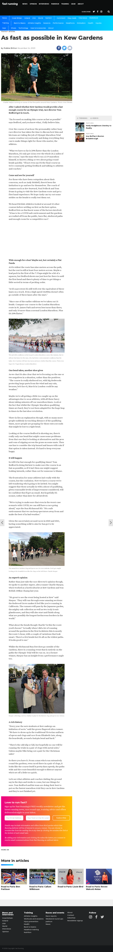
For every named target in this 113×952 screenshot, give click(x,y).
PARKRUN (55, 4)
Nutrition (27, 932)
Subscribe (86, 12)
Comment (61, 18)
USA (34, 18)
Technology (23, 28)
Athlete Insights (34, 23)
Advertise (71, 918)
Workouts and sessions (33, 919)
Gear (73, 4)
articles (12, 31)
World (40, 18)
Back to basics (30, 927)
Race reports (51, 916)
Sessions (46, 23)
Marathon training (31, 929)
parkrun (49, 921)
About (81, 4)
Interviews (44, 4)
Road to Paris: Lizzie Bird (70, 886)
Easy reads (72, 18)
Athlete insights (30, 916)
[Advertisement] (37, 239)
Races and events (55, 913)
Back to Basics (19, 23)
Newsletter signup (75, 920)
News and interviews (7, 914)
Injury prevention (31, 921)
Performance (58, 23)
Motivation (81, 23)
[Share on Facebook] (58, 48)
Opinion (33, 4)
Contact (70, 915)
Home (4, 31)
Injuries (99, 23)
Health (90, 23)
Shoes (13, 28)
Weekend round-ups (54, 919)
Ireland (27, 18)
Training (65, 4)
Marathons (70, 23)
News (24, 4)
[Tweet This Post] (64, 48)
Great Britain (17, 18)
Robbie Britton (10, 48)
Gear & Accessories (38, 28)
